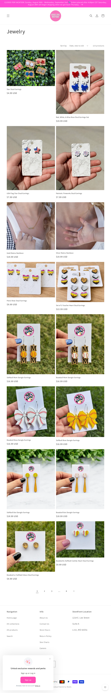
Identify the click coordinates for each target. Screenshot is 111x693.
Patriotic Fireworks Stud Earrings (69, 193)
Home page (12, 618)
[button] (8, 16)
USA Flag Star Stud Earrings (18, 193)
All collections (13, 624)
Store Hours (45, 630)
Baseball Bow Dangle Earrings (19, 440)
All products (12, 630)
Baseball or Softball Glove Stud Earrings (23, 575)
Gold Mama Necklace (15, 253)
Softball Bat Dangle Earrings (18, 512)
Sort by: (63, 45)
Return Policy (45, 636)
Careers (43, 648)
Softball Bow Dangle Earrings (68, 440)
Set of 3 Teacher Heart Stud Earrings (70, 305)
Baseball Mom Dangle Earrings (68, 377)
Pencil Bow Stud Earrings (17, 301)
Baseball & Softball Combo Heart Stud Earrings (75, 561)
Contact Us (44, 624)
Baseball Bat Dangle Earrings (67, 512)
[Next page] (74, 591)
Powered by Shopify (64, 687)
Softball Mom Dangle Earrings (19, 377)
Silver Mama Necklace (65, 253)
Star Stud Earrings (14, 89)
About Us (44, 618)
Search (10, 636)
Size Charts (44, 642)
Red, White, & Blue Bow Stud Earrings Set (72, 117)
